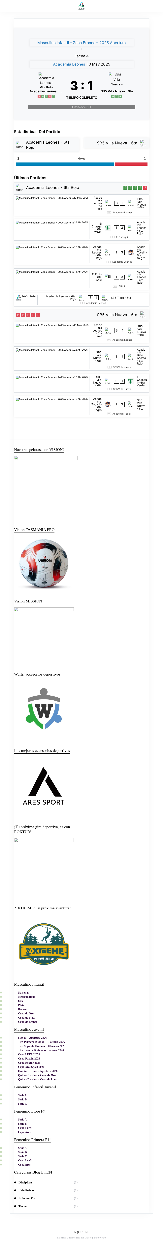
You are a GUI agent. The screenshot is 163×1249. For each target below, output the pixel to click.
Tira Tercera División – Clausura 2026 (41, 1050)
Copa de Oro (26, 1013)
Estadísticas (26, 1190)
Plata (21, 1005)
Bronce (22, 1009)
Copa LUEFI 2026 (29, 1054)
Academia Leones (69, 64)
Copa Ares (24, 1132)
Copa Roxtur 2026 (29, 1062)
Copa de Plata (26, 1017)
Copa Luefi (25, 1127)
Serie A (22, 1095)
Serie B (22, 1099)
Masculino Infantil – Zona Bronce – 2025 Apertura (81, 42)
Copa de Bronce (27, 1021)
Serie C (22, 1103)
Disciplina (25, 1182)
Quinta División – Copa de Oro (37, 1075)
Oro (20, 1001)
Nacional (23, 992)
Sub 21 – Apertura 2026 (32, 1037)
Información (26, 1198)
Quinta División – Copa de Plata (37, 1079)
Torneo (23, 1206)
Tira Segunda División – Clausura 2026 (41, 1046)
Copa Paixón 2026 (29, 1058)
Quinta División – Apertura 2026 (37, 1071)
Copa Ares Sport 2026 (31, 1066)
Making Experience (95, 1237)
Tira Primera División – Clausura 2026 (41, 1041)
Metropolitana (26, 996)
